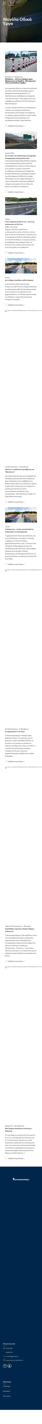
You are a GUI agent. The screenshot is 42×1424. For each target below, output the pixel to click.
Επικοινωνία (6, 1396)
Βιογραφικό (6, 1391)
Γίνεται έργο (6, 1386)
